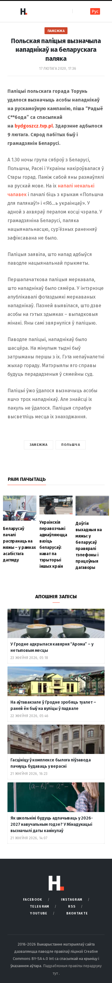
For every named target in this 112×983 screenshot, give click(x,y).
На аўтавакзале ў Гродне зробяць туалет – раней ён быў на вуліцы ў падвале (53, 705)
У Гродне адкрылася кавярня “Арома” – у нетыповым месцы (51, 647)
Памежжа (56, 31)
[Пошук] (77, 11)
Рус (95, 11)
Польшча (70, 445)
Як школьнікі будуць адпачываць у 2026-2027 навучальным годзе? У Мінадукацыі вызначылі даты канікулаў (51, 824)
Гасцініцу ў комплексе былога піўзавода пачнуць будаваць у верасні (50, 763)
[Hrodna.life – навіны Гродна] (23, 11)
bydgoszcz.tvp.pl (34, 126)
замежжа (38, 445)
